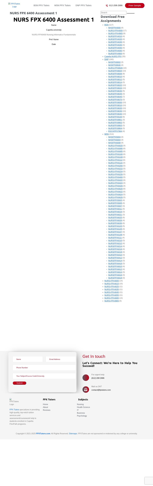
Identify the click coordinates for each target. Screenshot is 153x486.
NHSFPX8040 (114, 65)
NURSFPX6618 (115, 278)
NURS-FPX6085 (115, 151)
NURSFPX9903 (115, 125)
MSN (106, 134)
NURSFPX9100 (115, 117)
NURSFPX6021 (115, 215)
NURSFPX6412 (115, 258)
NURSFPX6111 (115, 238)
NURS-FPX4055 (111, 295)
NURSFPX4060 (115, 51)
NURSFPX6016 (115, 212)
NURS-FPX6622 (115, 192)
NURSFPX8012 (115, 79)
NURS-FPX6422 (115, 180)
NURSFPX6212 (115, 243)
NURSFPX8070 (115, 100)
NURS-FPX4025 (111, 287)
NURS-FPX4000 (115, 31)
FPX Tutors (14, 410)
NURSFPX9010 (115, 105)
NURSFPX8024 (115, 88)
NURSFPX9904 (115, 128)
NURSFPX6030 (115, 223)
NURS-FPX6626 (115, 197)
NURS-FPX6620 (115, 189)
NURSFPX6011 (115, 209)
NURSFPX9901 (115, 120)
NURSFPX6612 (115, 269)
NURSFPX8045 (115, 97)
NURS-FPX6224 (115, 172)
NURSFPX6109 (115, 235)
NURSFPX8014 (115, 82)
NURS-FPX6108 (115, 157)
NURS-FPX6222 (115, 169)
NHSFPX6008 (114, 143)
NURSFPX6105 (115, 229)
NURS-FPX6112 (115, 160)
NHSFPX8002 (114, 62)
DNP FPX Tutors (83, 5)
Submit (10, 343)
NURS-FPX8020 (115, 68)
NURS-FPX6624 (115, 195)
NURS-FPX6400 (115, 177)
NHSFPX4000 (114, 28)
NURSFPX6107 (115, 232)
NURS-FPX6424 (115, 183)
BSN (106, 25)
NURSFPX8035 (115, 94)
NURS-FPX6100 (115, 154)
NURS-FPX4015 (111, 284)
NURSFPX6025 (115, 218)
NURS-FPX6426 (115, 186)
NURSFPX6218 (115, 252)
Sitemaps (73, 434)
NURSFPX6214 (115, 246)
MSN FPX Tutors (62, 5)
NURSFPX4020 (115, 39)
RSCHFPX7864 (115, 131)
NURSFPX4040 (115, 45)
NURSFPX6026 (115, 220)
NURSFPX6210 (115, 241)
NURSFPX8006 (115, 74)
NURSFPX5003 (115, 200)
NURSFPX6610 (115, 266)
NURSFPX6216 (115, 249)
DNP (106, 59)
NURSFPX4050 (115, 48)
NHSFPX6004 (114, 140)
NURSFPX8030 (115, 91)
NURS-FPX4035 (111, 289)
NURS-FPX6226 (115, 174)
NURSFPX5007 (115, 206)
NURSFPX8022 (115, 85)
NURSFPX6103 (115, 226)
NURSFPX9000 (115, 102)
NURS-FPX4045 (111, 292)
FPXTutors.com (43, 434)
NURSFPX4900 (115, 54)
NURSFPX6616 (115, 275)
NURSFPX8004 (115, 71)
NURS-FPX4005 (111, 281)
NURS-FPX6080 (115, 149)
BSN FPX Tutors (41, 5)
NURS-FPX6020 (115, 146)
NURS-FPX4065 (111, 298)
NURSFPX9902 (115, 123)
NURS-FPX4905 (115, 33)
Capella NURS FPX (113, 56)
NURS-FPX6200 (115, 166)
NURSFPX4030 (115, 42)
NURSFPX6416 (115, 264)
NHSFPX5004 (114, 137)
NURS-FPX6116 (115, 163)
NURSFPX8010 (115, 77)
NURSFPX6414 (115, 261)
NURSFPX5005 (115, 203)
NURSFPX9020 (115, 108)
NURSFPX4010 (115, 36)
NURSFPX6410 (115, 255)
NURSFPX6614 (115, 272)
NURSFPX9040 (115, 114)
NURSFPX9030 (115, 111)
